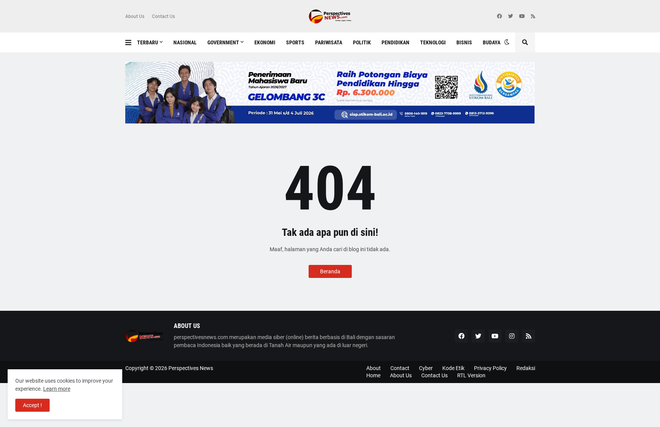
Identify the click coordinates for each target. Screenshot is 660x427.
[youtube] (522, 16)
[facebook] (499, 16)
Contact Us (163, 16)
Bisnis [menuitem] (464, 42)
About (373, 368)
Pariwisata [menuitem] (328, 42)
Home (373, 375)
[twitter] (510, 16)
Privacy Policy (490, 368)
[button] (131, 42)
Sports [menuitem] (295, 42)
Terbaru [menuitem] (147, 42)
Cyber (426, 368)
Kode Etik (453, 368)
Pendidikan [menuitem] (395, 42)
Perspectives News (190, 368)
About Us (134, 16)
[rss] (533, 16)
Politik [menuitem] (362, 42)
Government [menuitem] (223, 42)
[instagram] (511, 336)
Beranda (330, 271)
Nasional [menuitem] (185, 42)
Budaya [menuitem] (491, 42)
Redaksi (525, 368)
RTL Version (471, 375)
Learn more (56, 389)
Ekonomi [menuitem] (264, 42)
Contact (399, 368)
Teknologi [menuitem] (433, 42)
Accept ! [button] (32, 405)
